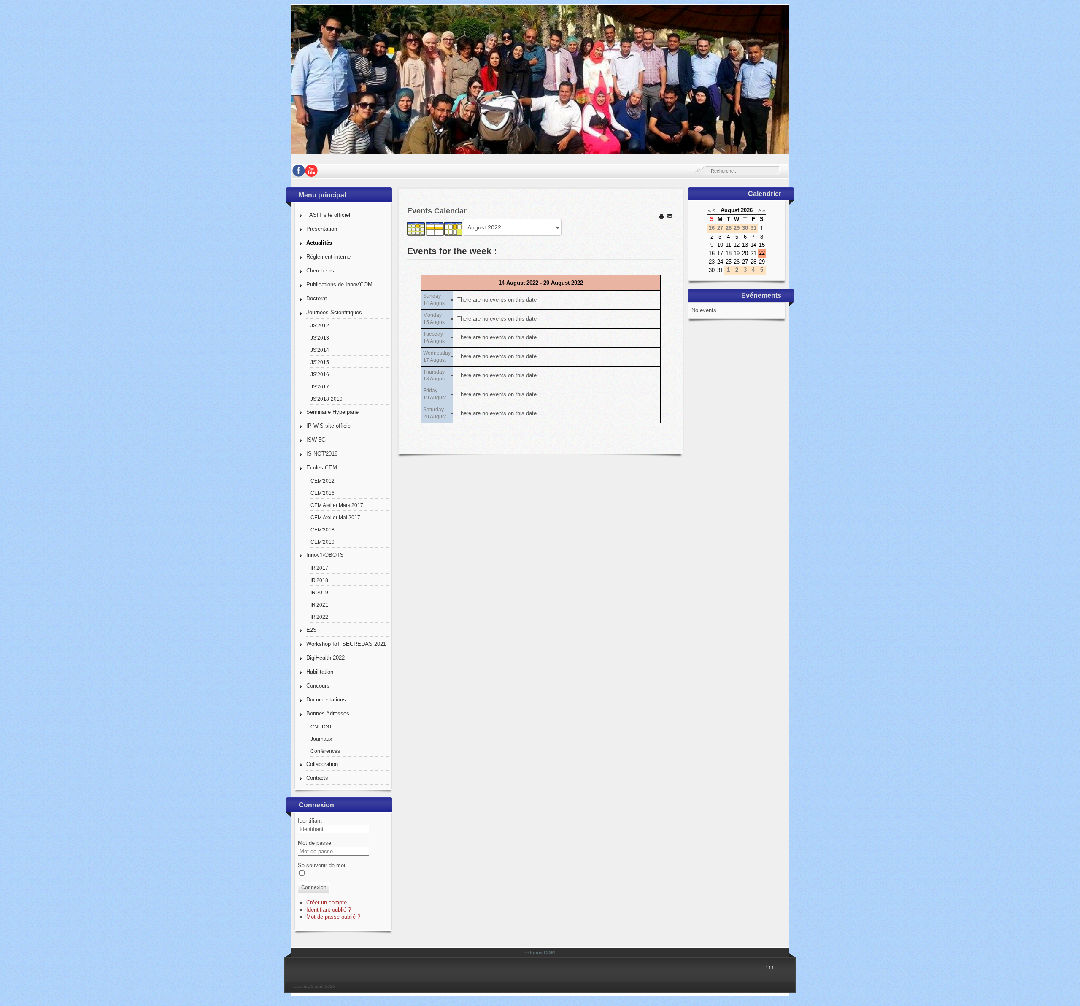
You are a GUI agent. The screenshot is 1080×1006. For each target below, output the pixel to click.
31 (720, 270)
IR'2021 (319, 604)
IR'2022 (319, 617)
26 (737, 262)
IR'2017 (319, 568)
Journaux (321, 739)
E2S (311, 630)
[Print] (662, 216)
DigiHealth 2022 (325, 658)
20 (745, 253)
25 (729, 262)
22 (762, 253)
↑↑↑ (769, 967)
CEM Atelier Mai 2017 (335, 517)
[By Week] (435, 229)
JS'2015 (319, 362)
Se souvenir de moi (321, 865)
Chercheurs (320, 270)
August (730, 210)
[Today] (453, 229)
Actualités (319, 243)
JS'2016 (319, 374)
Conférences (325, 751)
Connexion (314, 887)
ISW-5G (316, 440)
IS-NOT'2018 (322, 453)
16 (712, 253)
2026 (747, 210)
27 (745, 262)
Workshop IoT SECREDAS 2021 (346, 644)
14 (753, 245)
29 (762, 262)
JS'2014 (319, 350)
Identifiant (310, 820)
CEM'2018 (322, 529)
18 (729, 253)
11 (728, 245)
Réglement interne (328, 257)
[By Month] (416, 229)
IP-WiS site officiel (329, 426)
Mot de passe (314, 843)
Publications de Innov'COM (339, 284)
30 (712, 270)
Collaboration (322, 764)
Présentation (321, 229)
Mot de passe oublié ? (333, 917)
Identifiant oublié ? (328, 909)
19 (737, 253)
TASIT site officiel (328, 215)
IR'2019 (319, 592)
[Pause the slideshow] (763, 79)
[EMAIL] (670, 216)
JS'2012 (319, 325)
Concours (317, 685)
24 (720, 262)
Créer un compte (326, 902)
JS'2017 (319, 386)
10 (720, 245)
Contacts (317, 778)
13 (745, 245)
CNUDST (321, 726)
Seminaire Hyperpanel (333, 412)
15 (762, 245)
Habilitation (319, 672)
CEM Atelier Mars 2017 (336, 505)
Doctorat (316, 298)
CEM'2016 (322, 493)
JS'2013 (319, 337)
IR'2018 (319, 580)
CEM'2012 (322, 480)
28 (753, 262)
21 (753, 253)
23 (712, 262)
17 (720, 253)
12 (737, 245)
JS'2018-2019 (326, 399)
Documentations (326, 699)
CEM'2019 (322, 542)
